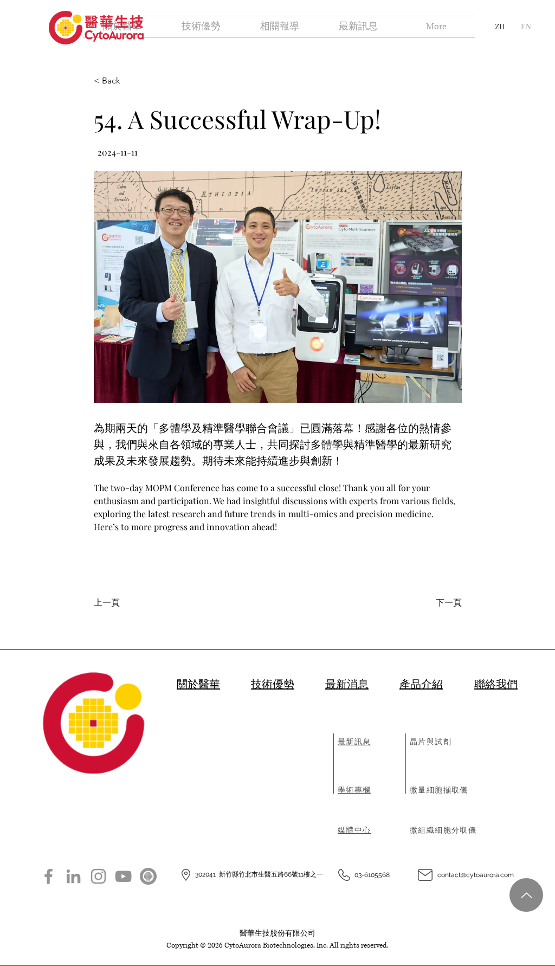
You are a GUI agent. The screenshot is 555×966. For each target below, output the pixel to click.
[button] (278, 287)
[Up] (526, 895)
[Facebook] (48, 876)
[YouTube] (123, 876)
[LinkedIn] (73, 876)
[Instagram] (98, 876)
